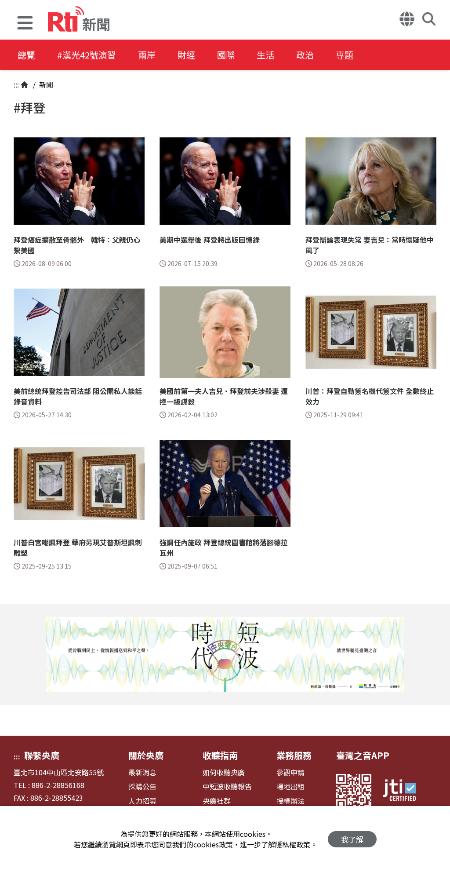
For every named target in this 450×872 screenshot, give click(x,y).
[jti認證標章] (405, 791)
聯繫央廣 (41, 755)
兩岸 (147, 54)
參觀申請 (290, 772)
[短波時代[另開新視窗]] (225, 654)
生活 (265, 54)
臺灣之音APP (362, 755)
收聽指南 (220, 755)
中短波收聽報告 (227, 786)
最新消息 (142, 772)
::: (16, 84)
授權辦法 (290, 801)
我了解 (352, 839)
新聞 (45, 84)
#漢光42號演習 (86, 54)
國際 (226, 54)
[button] (25, 24)
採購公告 (142, 786)
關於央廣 (145, 755)
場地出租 (290, 786)
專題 (344, 54)
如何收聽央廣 (224, 772)
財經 (186, 54)
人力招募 (142, 801)
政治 (305, 54)
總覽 (26, 54)
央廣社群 (217, 801)
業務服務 (294, 755)
